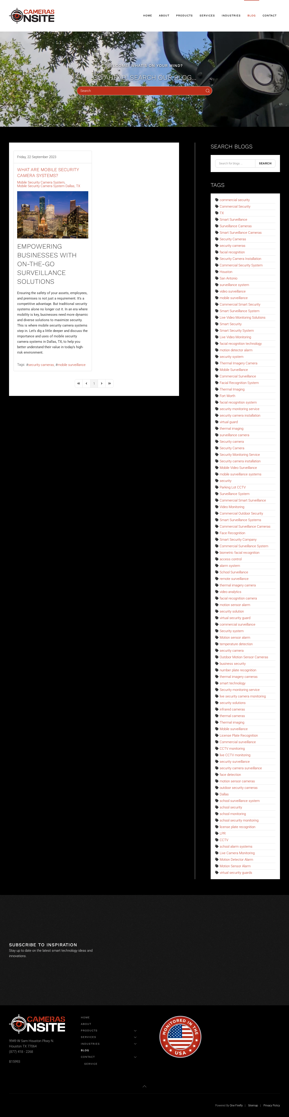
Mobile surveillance (234, 729)
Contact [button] (270, 15)
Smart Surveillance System (239, 311)
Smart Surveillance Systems (240, 520)
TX (222, 213)
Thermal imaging (232, 722)
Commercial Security (235, 206)
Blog (251, 15)
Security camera (232, 442)
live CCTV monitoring (235, 755)
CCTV (224, 840)
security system (231, 357)
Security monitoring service (240, 690)
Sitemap (253, 1105)
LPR (223, 833)
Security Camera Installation (240, 259)
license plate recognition (237, 827)
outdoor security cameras (239, 788)
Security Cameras (233, 239)
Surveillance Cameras (236, 226)
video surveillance (233, 291)
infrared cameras (232, 709)
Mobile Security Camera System (41, 182)
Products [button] (184, 15)
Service (91, 1063)
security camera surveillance (241, 768)
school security (231, 807)
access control (231, 559)
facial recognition (232, 252)
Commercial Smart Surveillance (243, 500)
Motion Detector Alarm (236, 860)
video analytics (230, 592)
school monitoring (233, 814)
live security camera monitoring (243, 696)
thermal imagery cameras (239, 677)
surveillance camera (234, 435)
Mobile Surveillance (234, 370)
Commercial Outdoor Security (241, 513)
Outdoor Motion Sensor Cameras (244, 657)
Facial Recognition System (239, 383)
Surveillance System (234, 494)
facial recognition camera (238, 598)
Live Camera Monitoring (237, 853)
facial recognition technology (241, 344)
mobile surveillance (72, 365)
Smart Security (231, 324)
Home (147, 15)
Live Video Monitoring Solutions (243, 318)
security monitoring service (239, 409)
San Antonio (228, 278)
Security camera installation (240, 461)
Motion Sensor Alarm (235, 866)
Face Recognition (232, 533)
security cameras (41, 365)
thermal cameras (232, 716)
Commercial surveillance (238, 742)
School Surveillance (234, 572)
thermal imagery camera (238, 585)
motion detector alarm (236, 350)
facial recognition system (238, 402)
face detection (230, 775)
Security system (232, 631)
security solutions (233, 703)
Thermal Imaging (232, 389)
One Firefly (236, 1105)
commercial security (235, 200)
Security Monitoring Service (240, 455)
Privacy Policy (271, 1105)
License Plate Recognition (239, 735)
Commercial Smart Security (240, 304)
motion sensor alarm (235, 605)
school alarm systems (236, 847)
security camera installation (240, 415)
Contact (88, 1056)
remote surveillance (234, 579)
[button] (144, 1086)
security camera (232, 651)
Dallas (224, 794)
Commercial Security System (241, 265)
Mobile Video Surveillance (238, 468)
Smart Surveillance (233, 220)
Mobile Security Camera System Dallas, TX (48, 186)
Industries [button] (231, 15)
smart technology (232, 683)
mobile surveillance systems (240, 474)
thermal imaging (231, 429)
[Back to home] (32, 16)
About (164, 15)
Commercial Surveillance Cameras (245, 526)
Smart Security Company (238, 540)
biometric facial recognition (239, 553)
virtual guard (229, 422)
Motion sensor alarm (235, 638)
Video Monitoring (232, 507)
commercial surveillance (237, 624)
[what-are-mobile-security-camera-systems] (52, 214)
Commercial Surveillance (238, 376)
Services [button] (207, 15)
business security (233, 664)
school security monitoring (239, 820)
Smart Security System (237, 331)
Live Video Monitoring (235, 337)
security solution (232, 611)
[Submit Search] (207, 90)
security (225, 481)
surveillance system (234, 285)
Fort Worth (227, 396)
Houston (226, 272)
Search (265, 163)
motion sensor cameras (237, 781)
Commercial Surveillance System (244, 546)
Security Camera (232, 448)
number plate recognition (238, 670)
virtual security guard (235, 618)
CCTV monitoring (232, 749)
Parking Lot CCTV (233, 487)
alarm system (230, 566)
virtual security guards (236, 873)
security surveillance (235, 762)
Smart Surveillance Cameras (241, 233)
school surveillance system (240, 801)
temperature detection (236, 644)
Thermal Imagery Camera (238, 363)
